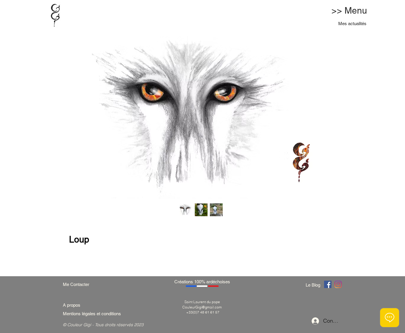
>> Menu (349, 10)
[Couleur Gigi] (327, 284)
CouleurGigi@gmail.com (202, 307)
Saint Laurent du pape (202, 302)
